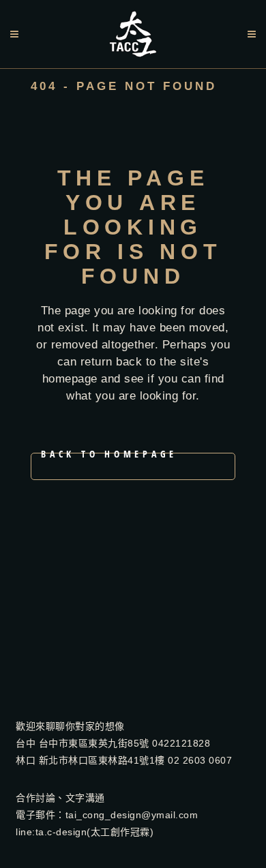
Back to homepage (109, 456)
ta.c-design (61, 831)
